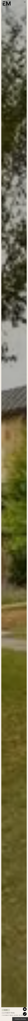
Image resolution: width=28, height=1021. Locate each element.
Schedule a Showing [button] (20, 1019)
